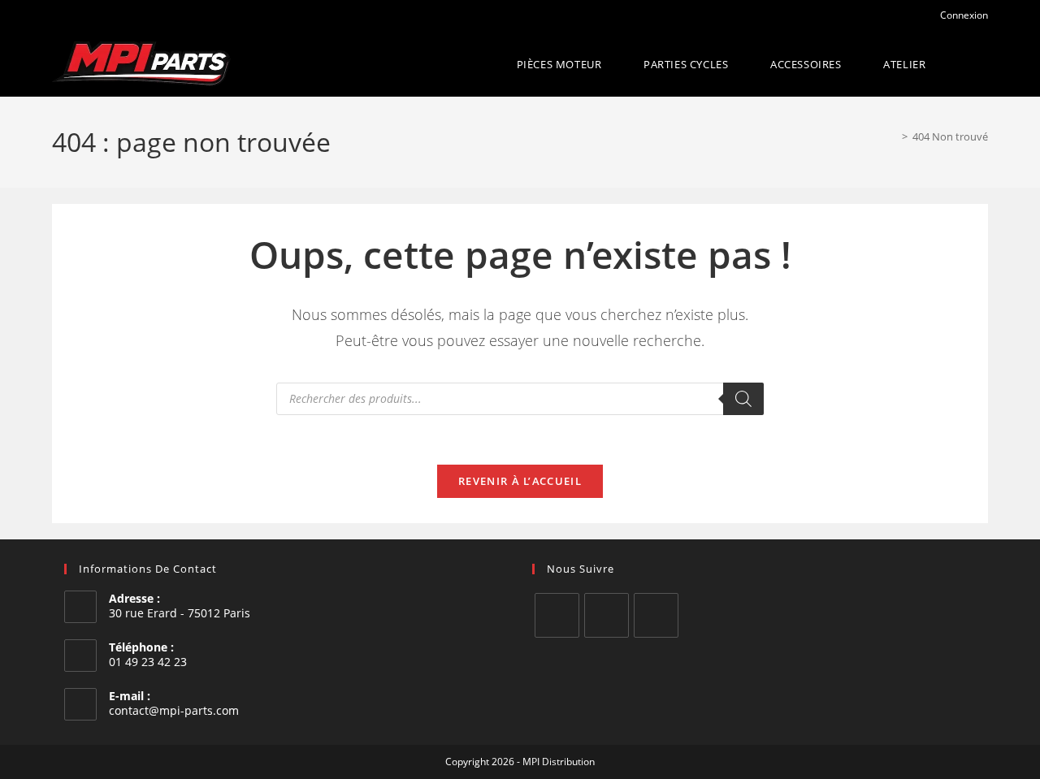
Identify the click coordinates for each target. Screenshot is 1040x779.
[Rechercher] (743, 399)
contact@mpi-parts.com (174, 710)
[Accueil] (893, 136)
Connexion (963, 15)
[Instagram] (606, 615)
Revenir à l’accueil (520, 481)
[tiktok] (656, 615)
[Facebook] (557, 615)
